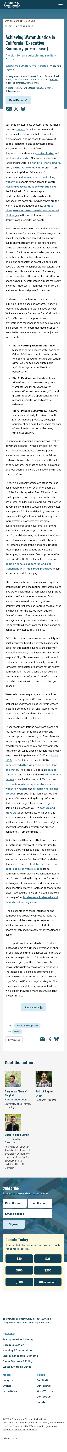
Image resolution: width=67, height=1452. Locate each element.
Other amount (48, 1282)
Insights (8, 1380)
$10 (19, 1258)
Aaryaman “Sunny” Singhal (22, 76)
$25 (48, 1258)
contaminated (45, 153)
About (41, 1374)
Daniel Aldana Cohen (28, 82)
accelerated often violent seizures (26, 764)
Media (7, 1374)
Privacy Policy (10, 1438)
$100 (19, 1270)
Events (7, 1385)
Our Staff (42, 1380)
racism (20, 129)
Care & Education (13, 1344)
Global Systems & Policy (18, 1361)
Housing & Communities (18, 1350)
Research (9, 1333)
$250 (47, 1270)
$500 (19, 1282)
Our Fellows (44, 1385)
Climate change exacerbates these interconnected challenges (32, 210)
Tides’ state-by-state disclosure (20, 1429)
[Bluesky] (23, 108)
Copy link (15, 1040)
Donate (41, 1402)
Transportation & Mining (18, 1339)
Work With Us (45, 1391)
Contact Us (44, 1396)
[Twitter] (16, 108)
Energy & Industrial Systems (20, 1355)
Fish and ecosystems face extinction (28, 186)
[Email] (9, 109)
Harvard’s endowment (30, 167)
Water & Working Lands (27, 1025)
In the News (10, 1391)
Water (17, 1031)
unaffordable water (17, 157)
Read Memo (16, 100)
